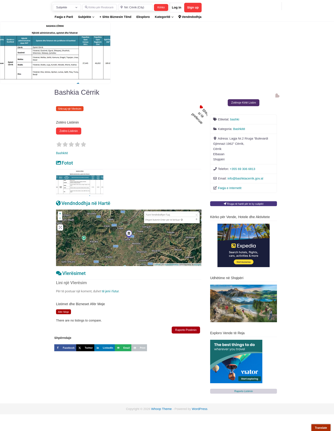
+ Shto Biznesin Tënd (115, 17)
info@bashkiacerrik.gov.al (245, 178)
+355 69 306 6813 (242, 169)
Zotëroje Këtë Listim (243, 102)
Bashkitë (62, 153)
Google (197, 264)
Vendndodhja (191, 17)
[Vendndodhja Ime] (182, 219)
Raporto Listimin (243, 391)
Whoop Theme (162, 409)
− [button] (60, 218)
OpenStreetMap (171, 264)
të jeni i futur (110, 291)
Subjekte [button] (84, 17)
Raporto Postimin (186, 329)
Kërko (162, 7)
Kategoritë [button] (162, 17)
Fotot (67, 163)
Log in (176, 7)
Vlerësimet (74, 273)
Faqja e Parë (64, 17)
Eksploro (143, 17)
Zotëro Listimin (68, 130)
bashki (234, 119)
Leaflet (157, 264)
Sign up (193, 7)
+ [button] (60, 213)
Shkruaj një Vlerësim (69, 108)
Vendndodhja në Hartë (85, 203)
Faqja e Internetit (229, 188)
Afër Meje (63, 311)
